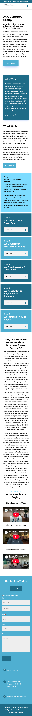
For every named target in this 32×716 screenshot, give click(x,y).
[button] (27, 7)
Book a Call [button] (10, 63)
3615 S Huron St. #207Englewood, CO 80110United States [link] (14, 684)
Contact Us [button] (9, 166)
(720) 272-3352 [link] (12, 670)
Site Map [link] (20, 712)
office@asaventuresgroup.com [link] (16, 696)
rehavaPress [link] (13, 712)
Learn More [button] (9, 115)
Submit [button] (6, 658)
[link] (8, 1)
